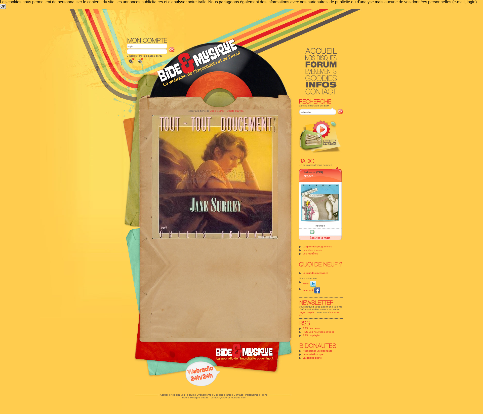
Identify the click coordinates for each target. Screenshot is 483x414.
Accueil (164, 394)
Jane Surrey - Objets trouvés (227, 110)
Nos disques (178, 394)
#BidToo (320, 225)
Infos (228, 394)
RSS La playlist (311, 335)
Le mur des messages (315, 273)
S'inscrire (132, 55)
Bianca (308, 176)
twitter (306, 283)
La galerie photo (312, 357)
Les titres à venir (312, 250)
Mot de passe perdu (151, 55)
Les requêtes (310, 253)
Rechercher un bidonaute (317, 350)
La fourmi (309, 172)
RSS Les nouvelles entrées (318, 331)
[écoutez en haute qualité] (140, 63)
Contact (238, 394)
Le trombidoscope (313, 354)
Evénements (204, 394)
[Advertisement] (235, 22)
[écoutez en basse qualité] (131, 63)
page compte (306, 312)
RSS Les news (311, 328)
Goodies (218, 394)
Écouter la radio (320, 237)
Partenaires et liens (256, 394)
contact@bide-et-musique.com (228, 397)
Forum (190, 394)
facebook (308, 290)
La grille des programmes (317, 246)
